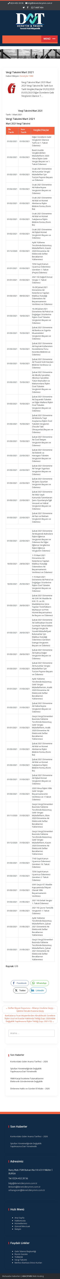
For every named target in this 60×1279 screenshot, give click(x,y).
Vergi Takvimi (21, 1259)
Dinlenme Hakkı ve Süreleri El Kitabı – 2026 (30, 1088)
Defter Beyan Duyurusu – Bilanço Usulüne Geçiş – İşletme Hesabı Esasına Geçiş (30, 1009)
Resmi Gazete (21, 1254)
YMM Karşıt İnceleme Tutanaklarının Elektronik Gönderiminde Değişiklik (27, 1080)
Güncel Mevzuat (22, 1226)
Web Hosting (38, 1276)
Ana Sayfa (19, 1217)
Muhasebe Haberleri (11, 1276)
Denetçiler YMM (26, 76)
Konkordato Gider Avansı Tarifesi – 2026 (29, 1061)
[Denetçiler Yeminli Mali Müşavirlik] (30, 20)
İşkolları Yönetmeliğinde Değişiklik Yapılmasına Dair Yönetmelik (26, 1070)
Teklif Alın (38, 7)
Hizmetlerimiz (21, 1223)
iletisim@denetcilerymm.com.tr (24, 1186)
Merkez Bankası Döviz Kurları (28, 1262)
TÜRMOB (19, 1257)
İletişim (18, 1229)
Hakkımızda (20, 1220)
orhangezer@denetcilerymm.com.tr (26, 1190)
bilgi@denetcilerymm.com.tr (40, 3)
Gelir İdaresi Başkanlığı (25, 1251)
